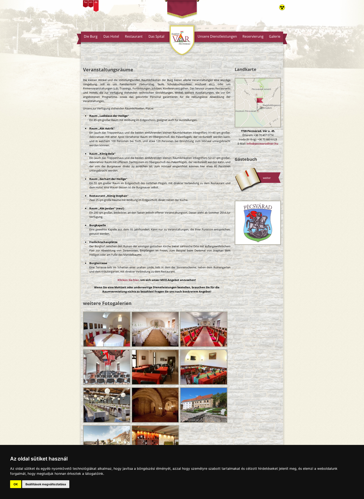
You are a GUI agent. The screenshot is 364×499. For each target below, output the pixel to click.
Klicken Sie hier (128, 280)
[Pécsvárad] (258, 223)
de (96, 2)
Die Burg (91, 36)
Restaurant (134, 36)
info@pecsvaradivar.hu (262, 143)
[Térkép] (258, 103)
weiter (267, 178)
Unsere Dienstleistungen (217, 36)
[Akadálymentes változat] (282, 7)
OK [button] (15, 484)
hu (85, 2)
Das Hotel (111, 36)
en (90, 2)
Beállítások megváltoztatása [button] (45, 484)
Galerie (274, 36)
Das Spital (156, 36)
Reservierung (253, 36)
